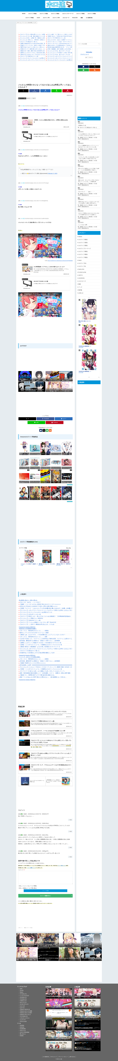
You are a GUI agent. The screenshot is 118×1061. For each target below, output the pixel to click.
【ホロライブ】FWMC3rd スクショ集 (29, 56)
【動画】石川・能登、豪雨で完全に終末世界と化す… (33, 50)
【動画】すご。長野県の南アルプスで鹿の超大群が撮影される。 (37, 675)
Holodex (21, 1035)
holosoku (89, 52)
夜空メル (30, 98)
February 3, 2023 (52, 173)
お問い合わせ (72, 1056)
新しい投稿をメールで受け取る (28, 888)
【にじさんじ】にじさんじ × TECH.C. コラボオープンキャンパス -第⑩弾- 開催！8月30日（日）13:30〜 (48, 667)
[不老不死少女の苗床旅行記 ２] (89, 359)
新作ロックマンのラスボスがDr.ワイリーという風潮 (34, 632)
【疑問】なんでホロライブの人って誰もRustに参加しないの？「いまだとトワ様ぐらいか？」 (43, 52)
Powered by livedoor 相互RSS (27, 627)
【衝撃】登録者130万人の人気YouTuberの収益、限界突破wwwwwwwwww (38, 43)
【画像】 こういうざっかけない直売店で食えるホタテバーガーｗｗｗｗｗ (40, 604)
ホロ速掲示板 (46, 1056)
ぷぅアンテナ (23, 1019)
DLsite (68, 548)
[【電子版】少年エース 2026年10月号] (64, 556)
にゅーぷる (22, 1005)
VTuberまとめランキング (25, 1014)
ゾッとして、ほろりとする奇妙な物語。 (30, 657)
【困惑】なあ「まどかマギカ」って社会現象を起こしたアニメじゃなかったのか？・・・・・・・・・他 (49, 634)
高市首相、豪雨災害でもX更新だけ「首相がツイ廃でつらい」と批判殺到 (40, 640)
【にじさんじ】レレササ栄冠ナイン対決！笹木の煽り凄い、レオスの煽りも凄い (66, 52)
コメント (21, 870)
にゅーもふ (22, 1007)
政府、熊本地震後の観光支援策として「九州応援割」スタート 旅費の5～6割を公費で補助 (45, 673)
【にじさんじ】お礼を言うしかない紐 (30, 614)
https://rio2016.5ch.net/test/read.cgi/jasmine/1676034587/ (60, 260)
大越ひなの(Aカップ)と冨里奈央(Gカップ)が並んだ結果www (62, 45)
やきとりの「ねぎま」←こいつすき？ (30, 602)
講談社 (80, 322)
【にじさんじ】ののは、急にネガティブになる (58, 50)
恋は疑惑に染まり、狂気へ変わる (28, 600)
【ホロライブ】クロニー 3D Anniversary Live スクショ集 (61, 43)
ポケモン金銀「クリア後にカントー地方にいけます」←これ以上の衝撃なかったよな (68, 34)
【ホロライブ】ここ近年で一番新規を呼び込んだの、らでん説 (37, 624)
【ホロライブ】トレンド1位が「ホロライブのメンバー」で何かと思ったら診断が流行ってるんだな (71, 41)
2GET (21, 988)
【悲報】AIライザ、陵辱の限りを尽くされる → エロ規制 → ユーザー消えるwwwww (40, 49)
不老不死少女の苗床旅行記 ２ (85, 371)
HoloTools (22, 1026)
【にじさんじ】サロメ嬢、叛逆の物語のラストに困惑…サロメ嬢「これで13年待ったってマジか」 (44, 36)
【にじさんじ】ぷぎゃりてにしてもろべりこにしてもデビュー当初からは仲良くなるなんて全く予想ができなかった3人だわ (54, 610)
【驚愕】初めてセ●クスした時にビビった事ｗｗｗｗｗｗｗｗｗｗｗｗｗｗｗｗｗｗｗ (41, 47)
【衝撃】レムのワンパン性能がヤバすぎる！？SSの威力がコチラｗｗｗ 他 (40, 642)
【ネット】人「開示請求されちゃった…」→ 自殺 (33, 636)
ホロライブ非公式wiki (24, 1032)
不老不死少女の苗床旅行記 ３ (85, 346)
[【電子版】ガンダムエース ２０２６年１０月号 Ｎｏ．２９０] (46, 556)
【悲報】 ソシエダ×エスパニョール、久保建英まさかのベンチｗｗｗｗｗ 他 (41, 644)
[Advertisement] (45, 27)
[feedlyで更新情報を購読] (47, 430)
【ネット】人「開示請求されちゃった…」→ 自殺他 (34, 630)
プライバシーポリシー (63, 1056)
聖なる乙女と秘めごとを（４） (85, 321)
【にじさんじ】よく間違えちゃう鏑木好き (31, 618)
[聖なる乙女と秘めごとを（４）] (89, 309)
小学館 (22, 565)
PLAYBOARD (23, 1028)
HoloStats (22, 1025)
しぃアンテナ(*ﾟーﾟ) (24, 995)
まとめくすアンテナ (24, 1004)
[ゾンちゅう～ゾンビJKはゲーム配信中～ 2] (29, 556)
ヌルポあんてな (23, 997)
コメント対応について (62, 865)
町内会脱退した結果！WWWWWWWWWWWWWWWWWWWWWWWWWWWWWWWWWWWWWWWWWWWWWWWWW (54, 665)
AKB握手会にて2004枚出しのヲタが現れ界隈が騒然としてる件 (37, 652)
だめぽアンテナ (23, 1000)
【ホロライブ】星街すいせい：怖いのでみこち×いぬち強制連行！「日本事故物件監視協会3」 (46, 616)
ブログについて (84, 54)
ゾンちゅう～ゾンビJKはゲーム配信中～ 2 (29, 564)
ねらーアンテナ (23, 1002)
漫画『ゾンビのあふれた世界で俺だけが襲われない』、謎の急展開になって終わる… (43, 677)
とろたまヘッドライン (25, 1017)
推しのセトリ (23, 1033)
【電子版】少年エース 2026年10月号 (63, 564)
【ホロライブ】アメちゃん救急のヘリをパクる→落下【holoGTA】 (38, 622)
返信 (71, 819)
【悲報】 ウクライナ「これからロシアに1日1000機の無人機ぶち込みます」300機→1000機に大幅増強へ (49, 608)
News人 (21, 992)
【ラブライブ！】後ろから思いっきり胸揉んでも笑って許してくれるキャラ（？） (42, 671)
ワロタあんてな (23, 998)
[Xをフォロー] (44, 430)
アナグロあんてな (24, 1016)
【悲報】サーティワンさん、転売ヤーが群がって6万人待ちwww (35, 45)
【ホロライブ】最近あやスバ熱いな (28, 41)
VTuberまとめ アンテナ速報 (26, 1010)
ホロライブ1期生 (23, 98)
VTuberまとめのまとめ (25, 1009)
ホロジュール (23, 1030)
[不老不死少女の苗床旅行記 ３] (89, 334)
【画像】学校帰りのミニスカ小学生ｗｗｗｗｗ (33, 663)
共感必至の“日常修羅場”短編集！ (28, 628)
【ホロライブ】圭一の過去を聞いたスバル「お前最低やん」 (34, 34)
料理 (34, 98)
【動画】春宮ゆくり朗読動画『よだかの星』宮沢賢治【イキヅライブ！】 (40, 646)
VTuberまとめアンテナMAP (26, 1012)
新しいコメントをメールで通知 (28, 886)
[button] (99, 44)
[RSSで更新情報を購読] (50, 430)
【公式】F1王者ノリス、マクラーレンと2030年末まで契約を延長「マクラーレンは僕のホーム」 (46, 638)
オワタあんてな (23, 993)
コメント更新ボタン (45, 895)
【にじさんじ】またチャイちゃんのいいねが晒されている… (34, 58)
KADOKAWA (40, 565)
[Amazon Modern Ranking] (69, 485)
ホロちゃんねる (23, 1021)
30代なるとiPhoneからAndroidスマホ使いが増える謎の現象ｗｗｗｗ (38, 606)
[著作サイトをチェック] (40, 430)
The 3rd (21, 990)
